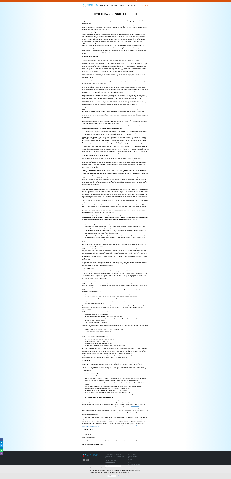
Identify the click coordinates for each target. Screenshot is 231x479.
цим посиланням (135, 406)
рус (145, 5)
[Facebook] (84, 460)
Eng (147, 5)
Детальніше (121, 476)
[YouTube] (87, 460)
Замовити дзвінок (113, 1)
